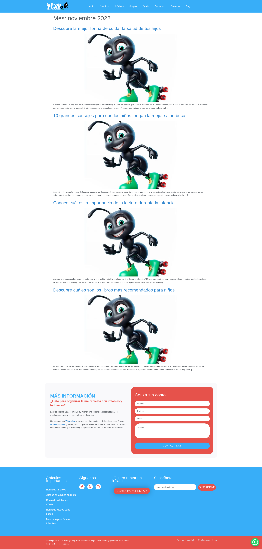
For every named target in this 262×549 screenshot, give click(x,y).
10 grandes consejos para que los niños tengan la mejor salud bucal (119, 115)
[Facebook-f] (82, 487)
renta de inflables (57, 424)
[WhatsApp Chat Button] (255, 542)
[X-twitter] (90, 487)
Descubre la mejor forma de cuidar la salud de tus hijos (107, 28)
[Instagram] (98, 487)
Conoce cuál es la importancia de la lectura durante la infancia (114, 202)
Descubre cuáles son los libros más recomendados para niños (114, 290)
